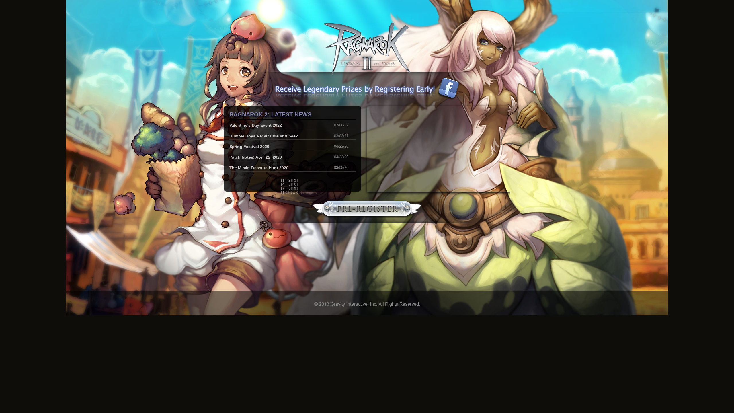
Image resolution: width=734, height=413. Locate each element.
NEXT (296, 192)
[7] (284, 188)
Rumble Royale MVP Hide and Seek (263, 136)
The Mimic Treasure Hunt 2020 (258, 167)
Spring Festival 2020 (249, 146)
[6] (295, 184)
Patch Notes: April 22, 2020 (255, 157)
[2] (289, 180)
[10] (285, 192)
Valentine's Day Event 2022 (255, 125)
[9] (295, 188)
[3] (295, 180)
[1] (284, 180)
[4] (284, 184)
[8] (289, 188)
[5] (289, 184)
